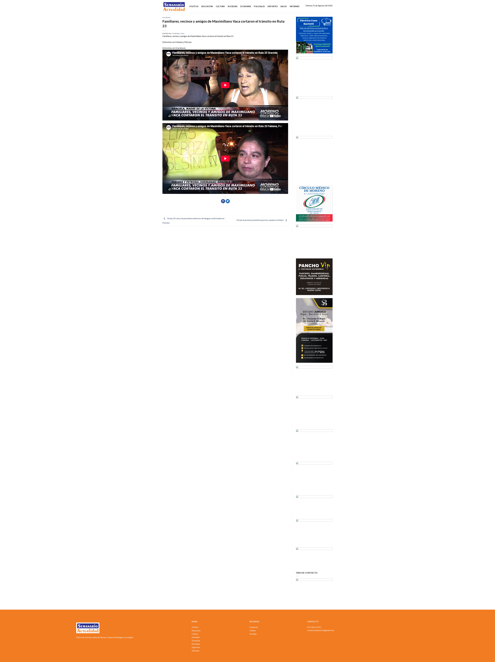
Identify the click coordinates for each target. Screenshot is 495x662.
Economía (245, 6)
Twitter (252, 630)
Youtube (253, 634)
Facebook (253, 627)
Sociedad (232, 6)
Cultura (220, 6)
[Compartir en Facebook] (223, 201)
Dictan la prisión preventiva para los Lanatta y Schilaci (260, 220)
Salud (283, 6)
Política (193, 6)
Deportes (273, 6)
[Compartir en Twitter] (228, 201)
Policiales (259, 6)
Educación (207, 6)
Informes (294, 6)
